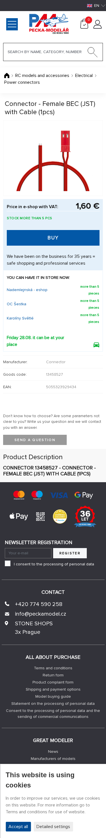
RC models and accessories (42, 75)
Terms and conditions (53, 668)
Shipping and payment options (53, 689)
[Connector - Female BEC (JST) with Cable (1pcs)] (53, 158)
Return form (53, 675)
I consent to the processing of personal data (54, 564)
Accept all (18, 826)
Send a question (34, 440)
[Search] (92, 53)
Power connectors (22, 82)
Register (70, 553)
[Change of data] (97, 27)
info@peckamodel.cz (40, 614)
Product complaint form (53, 682)
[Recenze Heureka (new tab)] (60, 516)
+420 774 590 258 (38, 604)
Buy (53, 238)
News (53, 751)
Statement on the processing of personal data (53, 703)
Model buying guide (53, 696)
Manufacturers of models (53, 758)
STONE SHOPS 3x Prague (34, 628)
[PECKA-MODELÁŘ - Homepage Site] (26, 23)
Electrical (84, 75)
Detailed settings (53, 826)
